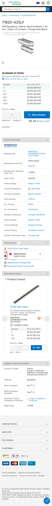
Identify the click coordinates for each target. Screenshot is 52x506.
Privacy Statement (9, 473)
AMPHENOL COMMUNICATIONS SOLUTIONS (36, 154)
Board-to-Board (34, 194)
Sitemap (41, 476)
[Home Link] (19, 3)
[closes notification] (40, 254)
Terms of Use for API (27, 476)
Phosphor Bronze (35, 225)
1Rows (30, 204)
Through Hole (33, 235)
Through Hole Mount (36, 215)
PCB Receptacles (29, 15)
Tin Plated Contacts (36, 230)
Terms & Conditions (9, 476)
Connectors (14, 15)
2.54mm (31, 199)
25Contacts (33, 209)
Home (4, 15)
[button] (3, 3)
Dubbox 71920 (34, 184)
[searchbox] (24, 9)
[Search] (48, 9)
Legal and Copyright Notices (29, 473)
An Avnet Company (9, 489)
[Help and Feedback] (47, 501)
